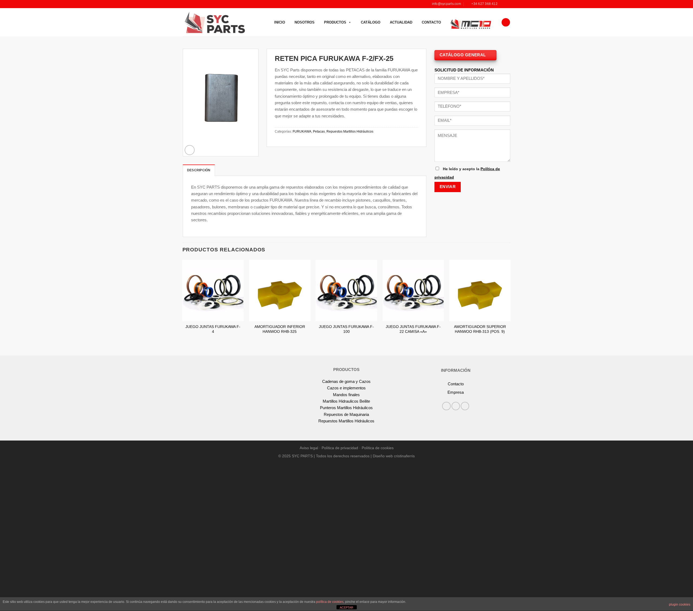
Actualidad (401, 22)
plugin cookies (679, 604)
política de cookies (330, 602)
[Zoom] (190, 150)
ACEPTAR (346, 607)
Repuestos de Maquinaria (346, 414)
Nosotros (305, 22)
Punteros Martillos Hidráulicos (346, 407)
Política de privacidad (340, 448)
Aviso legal (309, 448)
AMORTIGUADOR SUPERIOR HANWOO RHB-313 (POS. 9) (480, 329)
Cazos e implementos (346, 388)
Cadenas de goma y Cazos (346, 381)
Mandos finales (346, 394)
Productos (335, 22)
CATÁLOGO (370, 22)
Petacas (319, 131)
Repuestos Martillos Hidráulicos (349, 131)
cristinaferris (404, 456)
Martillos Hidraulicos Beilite (346, 401)
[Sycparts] (214, 22)
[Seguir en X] (465, 406)
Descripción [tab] (199, 170)
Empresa (455, 392)
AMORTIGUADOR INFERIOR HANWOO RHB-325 (279, 329)
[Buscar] (506, 22)
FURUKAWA (302, 131)
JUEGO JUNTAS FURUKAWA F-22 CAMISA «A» (413, 329)
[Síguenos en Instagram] (507, 4)
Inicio (279, 22)
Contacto (431, 22)
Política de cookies (378, 448)
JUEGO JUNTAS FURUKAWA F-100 (346, 329)
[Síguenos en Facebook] (502, 4)
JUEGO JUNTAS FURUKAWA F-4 (212, 329)
